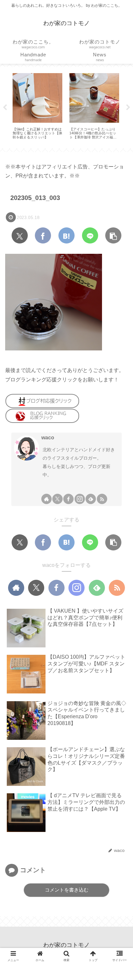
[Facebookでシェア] (43, 235)
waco (47, 437)
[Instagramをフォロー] (80, 499)
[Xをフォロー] (57, 499)
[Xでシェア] (20, 235)
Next (128, 107)
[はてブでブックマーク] (66, 235)
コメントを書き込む (66, 889)
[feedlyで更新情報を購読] (91, 499)
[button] (113, 235)
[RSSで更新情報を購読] (102, 499)
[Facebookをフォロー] (68, 499)
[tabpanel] (37, 106)
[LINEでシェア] (90, 235)
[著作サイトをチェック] (46, 499)
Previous (5, 107)
